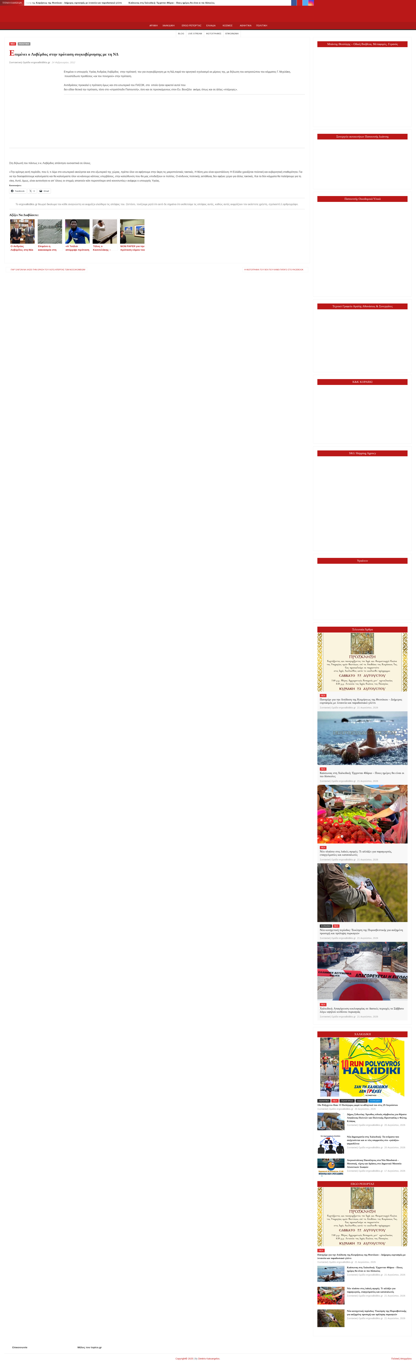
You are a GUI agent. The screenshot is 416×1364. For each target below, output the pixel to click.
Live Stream (195, 33)
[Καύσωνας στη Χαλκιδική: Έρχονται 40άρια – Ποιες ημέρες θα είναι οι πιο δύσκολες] (362, 738)
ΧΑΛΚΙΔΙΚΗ (168, 25)
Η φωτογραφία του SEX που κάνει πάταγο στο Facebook (273, 270)
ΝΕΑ (13, 44)
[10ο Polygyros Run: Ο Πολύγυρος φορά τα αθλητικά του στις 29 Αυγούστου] (362, 1066)
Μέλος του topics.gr (90, 1347)
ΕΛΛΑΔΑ (210, 25)
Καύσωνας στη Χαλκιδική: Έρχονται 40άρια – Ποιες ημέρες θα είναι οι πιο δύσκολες (171, 3)
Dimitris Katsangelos (209, 1358)
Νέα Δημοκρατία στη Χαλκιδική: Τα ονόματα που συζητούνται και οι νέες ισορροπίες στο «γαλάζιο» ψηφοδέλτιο (373, 1140)
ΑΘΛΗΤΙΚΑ (245, 25)
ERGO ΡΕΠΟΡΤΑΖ (192, 25)
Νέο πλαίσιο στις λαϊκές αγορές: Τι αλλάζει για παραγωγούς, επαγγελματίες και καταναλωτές (356, 853)
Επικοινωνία (232, 33)
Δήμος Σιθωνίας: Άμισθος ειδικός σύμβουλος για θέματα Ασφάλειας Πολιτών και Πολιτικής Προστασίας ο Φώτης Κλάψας (377, 1117)
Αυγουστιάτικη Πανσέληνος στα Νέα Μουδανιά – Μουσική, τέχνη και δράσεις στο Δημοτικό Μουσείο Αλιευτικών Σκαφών (374, 1163)
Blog (181, 33)
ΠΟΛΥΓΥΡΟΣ (347, 1101)
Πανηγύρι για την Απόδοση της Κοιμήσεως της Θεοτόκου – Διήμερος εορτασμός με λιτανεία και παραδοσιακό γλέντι (63, 3)
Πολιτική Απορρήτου (401, 1358)
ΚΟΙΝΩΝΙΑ (326, 926)
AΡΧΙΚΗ (154, 25)
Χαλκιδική (361, 1101)
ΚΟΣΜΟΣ (228, 25)
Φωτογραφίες (213, 33)
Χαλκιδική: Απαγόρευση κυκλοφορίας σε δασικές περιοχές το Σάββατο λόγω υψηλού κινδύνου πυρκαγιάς (362, 1010)
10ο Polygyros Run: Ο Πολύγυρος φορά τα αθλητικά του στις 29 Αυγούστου (357, 1105)
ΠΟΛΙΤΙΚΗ (261, 25)
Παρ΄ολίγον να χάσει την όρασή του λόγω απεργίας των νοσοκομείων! (48, 270)
